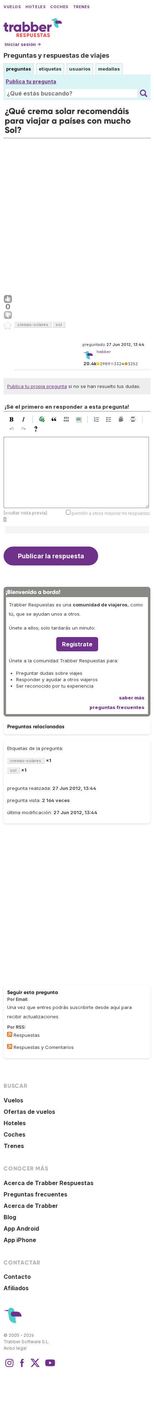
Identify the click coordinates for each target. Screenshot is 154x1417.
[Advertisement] (77, 214)
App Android (21, 1228)
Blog (10, 1217)
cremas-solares (32, 324)
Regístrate (77, 644)
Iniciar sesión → (23, 44)
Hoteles (35, 7)
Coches (59, 7)
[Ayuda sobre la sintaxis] (37, 429)
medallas (109, 69)
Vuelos (12, 7)
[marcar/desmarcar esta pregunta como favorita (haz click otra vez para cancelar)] (8, 325)
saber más (131, 697)
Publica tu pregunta (31, 81)
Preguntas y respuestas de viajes (56, 55)
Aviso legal (15, 1348)
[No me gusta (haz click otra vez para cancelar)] (8, 315)
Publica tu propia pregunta (37, 386)
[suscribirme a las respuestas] (9, 1034)
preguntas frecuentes (117, 707)
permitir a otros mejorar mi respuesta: (111, 513)
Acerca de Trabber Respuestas (48, 1182)
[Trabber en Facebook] (22, 1366)
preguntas (18, 69)
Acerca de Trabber (31, 1205)
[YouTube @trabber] (49, 1366)
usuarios (80, 69)
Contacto (17, 1276)
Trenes (81, 7)
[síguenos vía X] (35, 1366)
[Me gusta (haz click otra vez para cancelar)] (8, 299)
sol (59, 324)
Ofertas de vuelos (29, 1111)
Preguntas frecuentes (35, 1194)
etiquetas (50, 69)
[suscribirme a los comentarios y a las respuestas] (9, 1046)
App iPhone (20, 1239)
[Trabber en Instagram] (9, 1366)
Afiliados (16, 1288)
